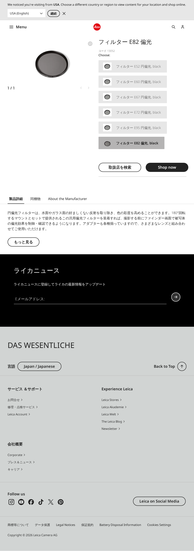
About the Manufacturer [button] (67, 198)
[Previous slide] (81, 87)
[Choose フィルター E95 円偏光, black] (133, 128)
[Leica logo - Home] (97, 27)
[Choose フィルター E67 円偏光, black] (133, 97)
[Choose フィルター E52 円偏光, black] (133, 66)
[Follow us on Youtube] (21, 502)
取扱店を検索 (120, 167)
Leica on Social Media (159, 501)
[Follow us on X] (51, 502)
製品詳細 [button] (16, 198)
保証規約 (87, 525)
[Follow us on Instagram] (11, 502)
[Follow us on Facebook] (31, 502)
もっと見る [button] (23, 241)
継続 (54, 13)
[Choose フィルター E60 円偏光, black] (133, 82)
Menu (21, 26)
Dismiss (64, 13)
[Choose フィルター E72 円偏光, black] (133, 112)
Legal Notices (65, 525)
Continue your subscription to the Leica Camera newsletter (175, 297)
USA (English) (19, 13)
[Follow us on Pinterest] (60, 502)
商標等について (18, 525)
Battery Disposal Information (120, 525)
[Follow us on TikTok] (41, 502)
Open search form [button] (173, 27)
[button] (181, 366)
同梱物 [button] (35, 198)
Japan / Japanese (39, 366)
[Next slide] (88, 87)
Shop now (167, 167)
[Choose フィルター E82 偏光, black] (131, 143)
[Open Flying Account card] (182, 27)
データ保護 (42, 525)
